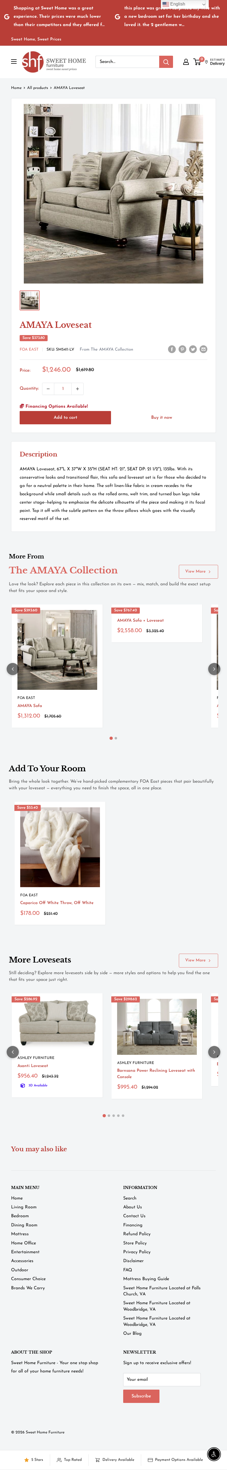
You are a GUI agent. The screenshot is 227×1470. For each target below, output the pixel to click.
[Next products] (214, 669)
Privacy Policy (137, 1252)
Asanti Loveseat (32, 1066)
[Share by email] (203, 349)
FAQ (127, 1270)
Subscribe (141, 1396)
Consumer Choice (28, 1279)
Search (129, 1198)
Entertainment (25, 1252)
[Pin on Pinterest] (182, 349)
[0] (197, 61)
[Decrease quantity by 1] (48, 389)
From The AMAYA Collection (106, 350)
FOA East (29, 350)
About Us (132, 1207)
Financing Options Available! (56, 406)
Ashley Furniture (35, 1058)
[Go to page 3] (113, 1115)
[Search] (166, 62)
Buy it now (161, 417)
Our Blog (132, 1333)
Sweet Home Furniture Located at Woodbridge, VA (156, 1306)
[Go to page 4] (118, 1115)
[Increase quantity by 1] (77, 389)
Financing (133, 1225)
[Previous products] (13, 669)
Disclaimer (133, 1261)
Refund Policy (137, 1234)
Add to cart (65, 417)
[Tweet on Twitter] (193, 349)
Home (16, 88)
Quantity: (29, 388)
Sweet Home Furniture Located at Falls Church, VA (162, 1291)
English (177, 4)
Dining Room (24, 1225)
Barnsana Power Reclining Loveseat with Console (156, 1074)
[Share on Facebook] (172, 349)
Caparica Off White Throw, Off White (57, 903)
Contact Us (134, 1216)
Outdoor (19, 1270)
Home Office (23, 1243)
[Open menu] (14, 61)
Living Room (24, 1207)
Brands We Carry (28, 1288)
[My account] (186, 62)
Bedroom (20, 1216)
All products (37, 88)
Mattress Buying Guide (146, 1279)
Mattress (20, 1234)
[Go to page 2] (116, 738)
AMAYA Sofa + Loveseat (140, 621)
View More (195, 572)
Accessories (22, 1261)
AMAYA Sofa (29, 706)
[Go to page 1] (111, 738)
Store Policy (135, 1243)
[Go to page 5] (123, 1115)
